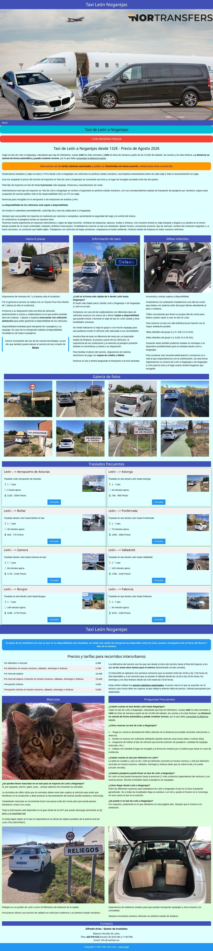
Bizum (35, 347)
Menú (5, 123)
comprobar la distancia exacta (91, 158)
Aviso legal (123, 947)
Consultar (54, 502)
